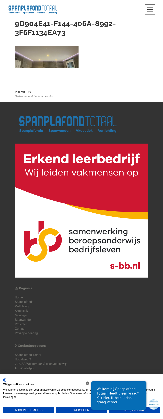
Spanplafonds (24, 301)
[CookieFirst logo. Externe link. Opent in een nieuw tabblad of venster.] (4, 380)
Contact (20, 328)
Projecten (21, 324)
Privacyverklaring (26, 333)
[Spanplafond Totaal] (32, 9)
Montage (21, 315)
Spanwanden (23, 319)
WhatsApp (27, 368)
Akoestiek (21, 310)
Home (19, 297)
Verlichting (22, 306)
